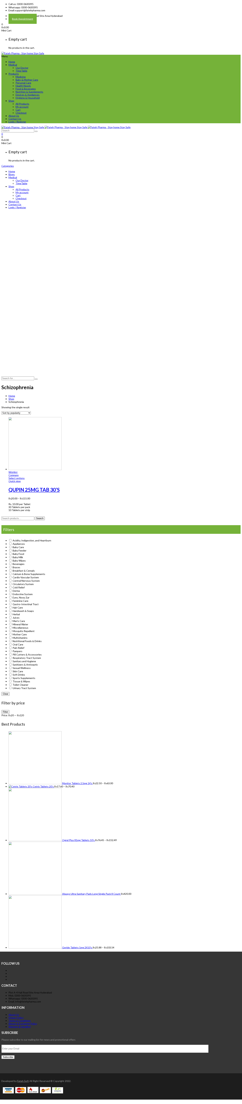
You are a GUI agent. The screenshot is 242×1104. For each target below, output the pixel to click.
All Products (22, 103)
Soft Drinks (19, 674)
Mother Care (20, 634)
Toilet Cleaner (20, 684)
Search (39, 518)
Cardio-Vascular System (26, 577)
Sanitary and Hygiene (24, 661)
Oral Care (18, 644)
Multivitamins (20, 637)
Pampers (17, 651)
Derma (16, 590)
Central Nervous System (26, 580)
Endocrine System (23, 594)
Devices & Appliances (28, 94)
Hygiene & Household (28, 97)
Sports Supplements (24, 677)
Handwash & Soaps (23, 610)
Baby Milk (18, 557)
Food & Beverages (26, 88)
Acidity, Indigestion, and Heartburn (32, 540)
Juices (16, 617)
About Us (14, 115)
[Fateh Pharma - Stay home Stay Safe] (22, 53)
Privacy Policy (16, 1017)
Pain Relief (18, 647)
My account (22, 106)
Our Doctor (22, 67)
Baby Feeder (19, 550)
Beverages (18, 563)
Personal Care (23, 82)
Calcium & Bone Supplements (29, 573)
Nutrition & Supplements (29, 91)
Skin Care (18, 671)
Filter (5, 712)
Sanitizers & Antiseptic (25, 664)
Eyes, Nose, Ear (21, 597)
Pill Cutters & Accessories (27, 654)
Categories (7, 165)
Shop (11, 100)
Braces (16, 567)
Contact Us (15, 118)
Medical (13, 64)
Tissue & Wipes (21, 681)
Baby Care (18, 547)
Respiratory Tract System (27, 657)
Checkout (21, 112)
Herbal (16, 614)
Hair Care (18, 607)
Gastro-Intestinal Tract (26, 604)
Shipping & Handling (20, 1026)
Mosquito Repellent (24, 631)
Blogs (12, 174)
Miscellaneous (20, 627)
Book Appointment (22, 18)
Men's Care (19, 620)
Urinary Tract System (24, 688)
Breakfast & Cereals (24, 570)
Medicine (21, 76)
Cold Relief (19, 587)
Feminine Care (20, 600)
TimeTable (21, 70)
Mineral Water (20, 624)
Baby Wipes (19, 560)
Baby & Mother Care (27, 79)
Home (12, 61)
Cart (18, 109)
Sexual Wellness (22, 667)
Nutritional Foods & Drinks (27, 641)
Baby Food (18, 553)
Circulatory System (23, 584)
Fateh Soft (23, 1080)
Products (14, 73)
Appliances (19, 543)
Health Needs (23, 85)
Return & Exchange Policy (23, 1023)
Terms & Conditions (20, 1020)
